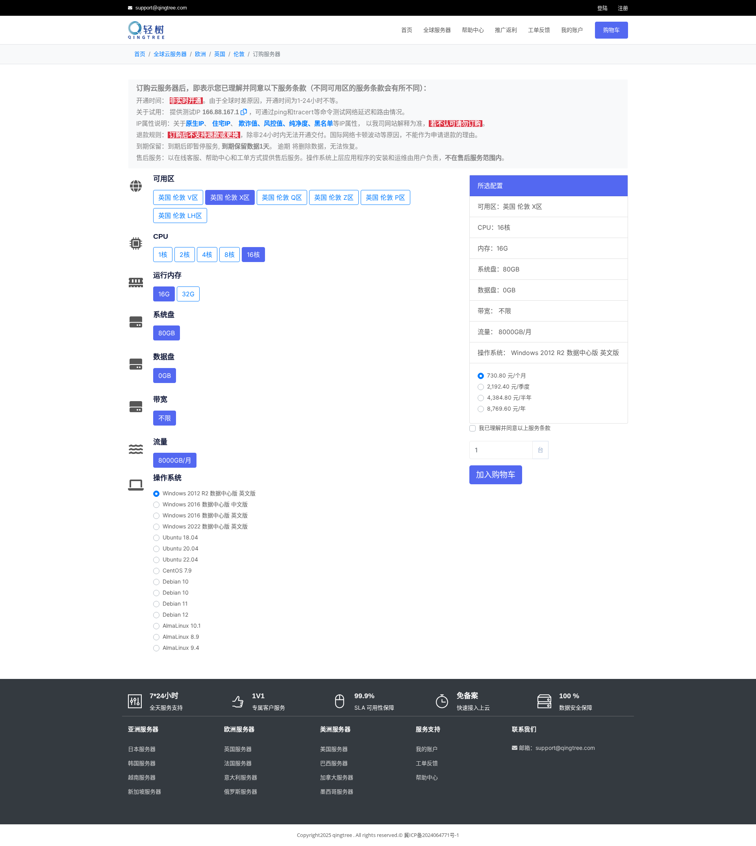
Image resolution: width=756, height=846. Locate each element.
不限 (164, 418)
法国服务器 (238, 763)
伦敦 (239, 53)
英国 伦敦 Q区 (282, 197)
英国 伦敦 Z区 (334, 197)
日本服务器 (142, 749)
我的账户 (572, 30)
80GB (166, 333)
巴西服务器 (334, 763)
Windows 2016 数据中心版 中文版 (205, 504)
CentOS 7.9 (177, 570)
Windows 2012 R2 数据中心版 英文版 (209, 493)
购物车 (611, 30)
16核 (253, 254)
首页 (406, 30)
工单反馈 (539, 30)
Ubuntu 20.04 (180, 548)
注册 (622, 8)
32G (188, 294)
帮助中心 (473, 30)
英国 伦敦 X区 (230, 197)
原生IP (195, 123)
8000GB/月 (174, 460)
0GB (164, 375)
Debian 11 (175, 603)
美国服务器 (334, 749)
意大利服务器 (240, 777)
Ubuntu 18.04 (180, 537)
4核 (207, 254)
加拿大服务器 (336, 777)
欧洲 (200, 53)
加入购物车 (495, 475)
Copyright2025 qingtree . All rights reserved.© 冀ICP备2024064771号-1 (378, 835)
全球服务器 (437, 30)
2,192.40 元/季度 (508, 386)
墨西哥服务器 (336, 791)
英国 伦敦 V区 (178, 197)
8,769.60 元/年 (506, 408)
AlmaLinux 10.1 (182, 625)
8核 (229, 254)
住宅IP (221, 123)
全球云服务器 (170, 53)
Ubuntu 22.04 (180, 559)
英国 (219, 53)
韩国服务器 (142, 763)
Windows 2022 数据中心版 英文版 (205, 526)
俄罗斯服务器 (240, 791)
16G (164, 294)
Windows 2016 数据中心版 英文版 (205, 515)
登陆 (602, 8)
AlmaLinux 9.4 (181, 647)
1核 (162, 254)
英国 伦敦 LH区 (180, 215)
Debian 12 (175, 614)
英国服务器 (238, 749)
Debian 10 (176, 581)
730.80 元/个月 (506, 375)
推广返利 (506, 30)
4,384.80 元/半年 (509, 397)
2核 (185, 254)
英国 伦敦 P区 (385, 197)
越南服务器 (142, 777)
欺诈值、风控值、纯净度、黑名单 (286, 123)
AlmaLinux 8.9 (181, 636)
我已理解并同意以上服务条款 (514, 427)
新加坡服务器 (144, 791)
